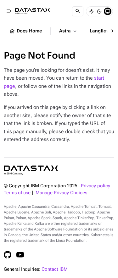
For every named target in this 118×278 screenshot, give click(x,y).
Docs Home (25, 31)
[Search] (77, 11)
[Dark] (99, 11)
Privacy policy (95, 186)
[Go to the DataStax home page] (31, 170)
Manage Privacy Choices (61, 193)
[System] (107, 11)
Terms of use (17, 193)
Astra (68, 31)
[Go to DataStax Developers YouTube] (20, 254)
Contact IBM (55, 269)
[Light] (91, 11)
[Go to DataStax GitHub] (7, 254)
